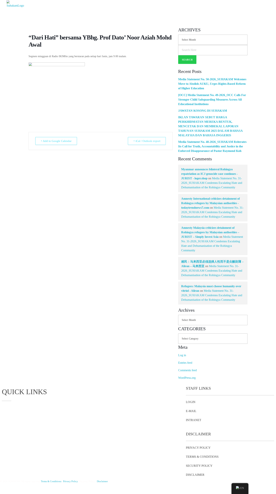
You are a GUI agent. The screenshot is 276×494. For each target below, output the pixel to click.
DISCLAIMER (195, 474)
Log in (182, 355)
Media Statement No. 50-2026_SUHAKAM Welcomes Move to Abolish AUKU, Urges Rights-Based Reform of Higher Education (212, 84)
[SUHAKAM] (16, 10)
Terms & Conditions (51, 481)
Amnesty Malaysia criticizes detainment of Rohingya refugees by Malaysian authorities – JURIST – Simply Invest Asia (210, 232)
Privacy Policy (70, 481)
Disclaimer (102, 481)
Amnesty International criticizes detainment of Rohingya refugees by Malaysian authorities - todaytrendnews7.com (210, 203)
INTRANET (193, 420)
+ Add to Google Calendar (56, 140)
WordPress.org (187, 377)
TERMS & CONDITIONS (202, 456)
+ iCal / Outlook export (146, 140)
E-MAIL (191, 411)
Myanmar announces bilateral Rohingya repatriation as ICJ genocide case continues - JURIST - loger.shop (209, 174)
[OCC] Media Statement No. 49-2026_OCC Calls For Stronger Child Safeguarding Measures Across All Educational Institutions (212, 99)
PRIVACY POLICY (198, 447)
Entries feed (185, 362)
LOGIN (190, 402)
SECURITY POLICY (199, 465)
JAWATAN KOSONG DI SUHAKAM (202, 110)
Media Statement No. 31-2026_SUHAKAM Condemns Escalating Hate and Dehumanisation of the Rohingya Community (211, 183)
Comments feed (187, 370)
